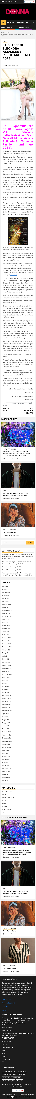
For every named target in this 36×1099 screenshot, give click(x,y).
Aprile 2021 (5, 762)
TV (16, 27)
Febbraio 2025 (6, 638)
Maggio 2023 (6, 686)
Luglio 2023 (5, 680)
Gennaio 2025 (6, 641)
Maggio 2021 (6, 759)
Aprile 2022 (5, 726)
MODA (4, 804)
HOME (12, 22)
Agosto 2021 (6, 750)
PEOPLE (9, 27)
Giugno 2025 (6, 626)
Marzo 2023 (6, 692)
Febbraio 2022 (6, 732)
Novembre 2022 (7, 705)
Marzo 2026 (6, 598)
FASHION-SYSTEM (22, 22)
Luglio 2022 (5, 717)
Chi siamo (5, 1007)
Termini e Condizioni (8, 1003)
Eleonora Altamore (11, 403)
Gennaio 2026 (6, 604)
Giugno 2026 (6, 589)
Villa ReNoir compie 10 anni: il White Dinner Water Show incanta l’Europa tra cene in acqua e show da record (17, 454)
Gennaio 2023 (6, 698)
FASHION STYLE (22, 403)
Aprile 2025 (5, 632)
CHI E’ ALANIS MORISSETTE (28, 411)
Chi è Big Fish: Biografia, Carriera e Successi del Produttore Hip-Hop (15, 494)
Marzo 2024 (6, 659)
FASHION (5, 794)
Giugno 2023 (6, 683)
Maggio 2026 (6, 592)
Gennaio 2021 (6, 771)
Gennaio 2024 (6, 665)
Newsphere (16, 1097)
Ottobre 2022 (6, 707)
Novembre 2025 (7, 610)
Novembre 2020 (7, 777)
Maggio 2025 (6, 629)
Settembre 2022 (7, 711)
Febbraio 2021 (6, 768)
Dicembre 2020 (6, 774)
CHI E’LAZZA (7, 410)
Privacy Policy (6, 999)
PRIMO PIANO (12, 449)
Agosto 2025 (6, 619)
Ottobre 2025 (6, 613)
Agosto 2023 (6, 677)
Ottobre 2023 (6, 671)
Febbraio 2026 (6, 601)
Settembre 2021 (7, 747)
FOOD (3, 27)
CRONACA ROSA (24, 27)
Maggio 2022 (6, 723)
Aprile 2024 (5, 656)
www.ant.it (13, 275)
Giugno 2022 (6, 720)
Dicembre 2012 (6, 780)
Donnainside (15, 65)
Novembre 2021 (7, 741)
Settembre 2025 (7, 616)
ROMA (5, 405)
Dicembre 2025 (6, 607)
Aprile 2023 (5, 689)
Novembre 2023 (7, 668)
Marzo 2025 (6, 635)
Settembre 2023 (7, 674)
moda (29, 403)
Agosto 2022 (6, 714)
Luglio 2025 (5, 622)
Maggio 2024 (6, 653)
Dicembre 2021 (6, 738)
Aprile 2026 (5, 595)
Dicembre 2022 (6, 701)
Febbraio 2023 (6, 695)
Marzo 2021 (6, 765)
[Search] (33, 22)
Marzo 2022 (6, 729)
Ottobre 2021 (6, 744)
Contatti (4, 1010)
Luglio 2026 (5, 586)
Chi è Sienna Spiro (9, 532)
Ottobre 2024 (6, 650)
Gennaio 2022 (6, 735)
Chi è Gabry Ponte (7, 570)
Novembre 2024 (7, 647)
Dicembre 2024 (6, 644)
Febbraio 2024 (6, 662)
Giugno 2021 (6, 756)
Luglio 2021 (5, 753)
